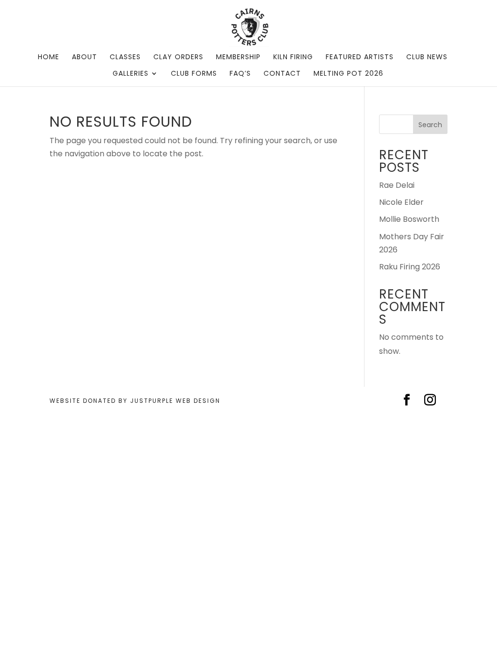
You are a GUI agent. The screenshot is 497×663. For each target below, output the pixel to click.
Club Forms (194, 74)
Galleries (131, 74)
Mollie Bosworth (409, 219)
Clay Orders (178, 57)
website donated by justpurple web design (135, 401)
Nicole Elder (401, 202)
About (84, 57)
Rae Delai (396, 185)
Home (48, 57)
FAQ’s (240, 74)
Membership (238, 57)
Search (430, 125)
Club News (426, 57)
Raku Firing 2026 (409, 266)
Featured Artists (360, 57)
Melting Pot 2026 (348, 74)
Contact (282, 74)
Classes (125, 57)
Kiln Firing (293, 57)
